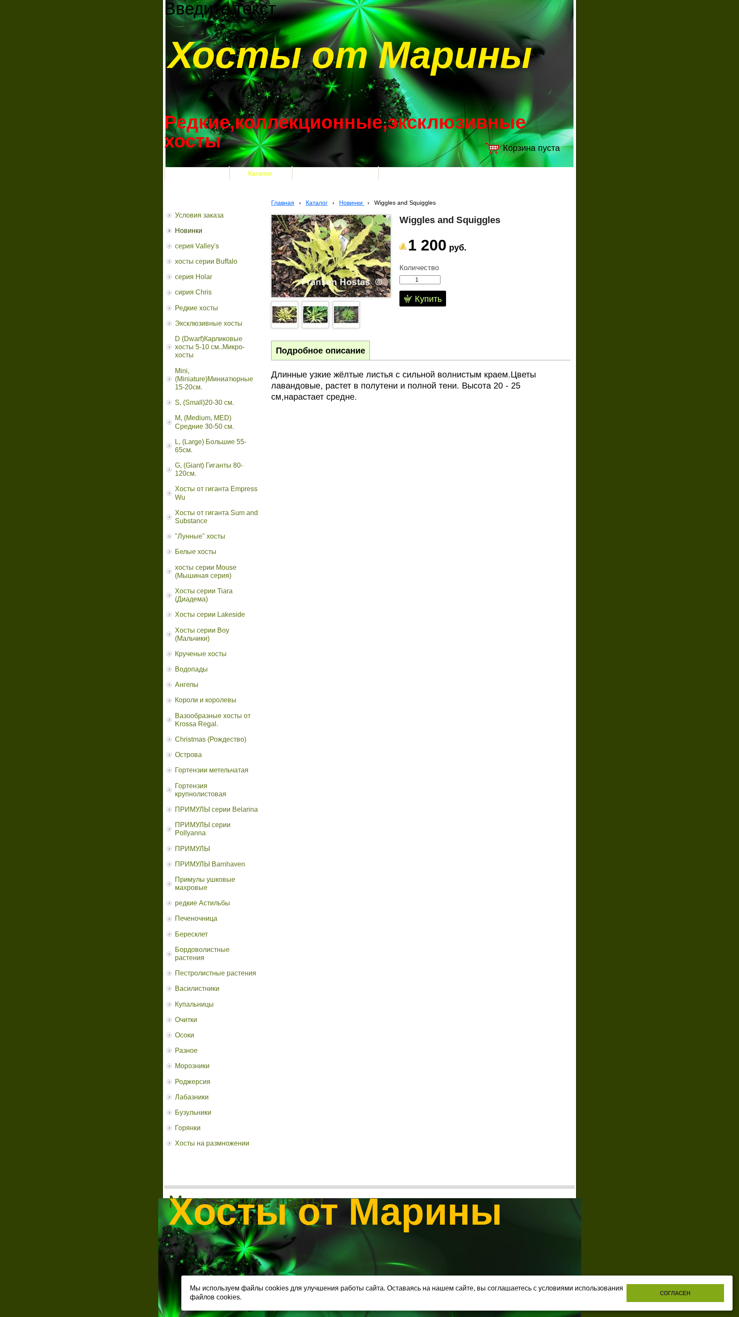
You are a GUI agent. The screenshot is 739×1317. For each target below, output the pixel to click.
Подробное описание (320, 350)
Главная (282, 202)
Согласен (675, 1293)
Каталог (317, 202)
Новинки (351, 202)
